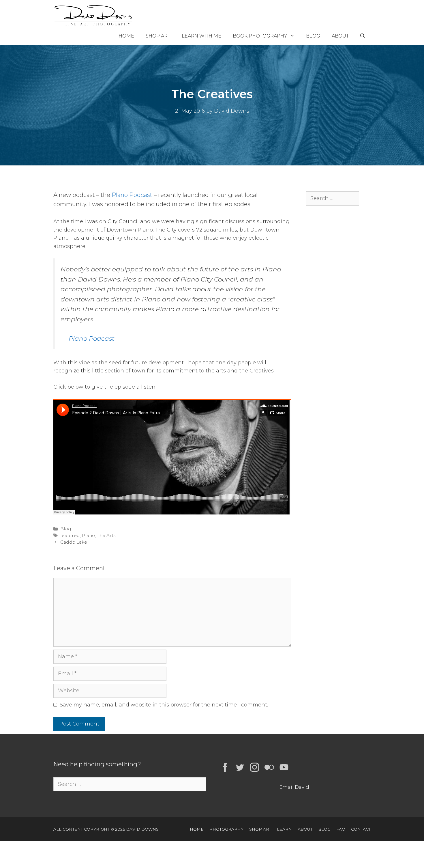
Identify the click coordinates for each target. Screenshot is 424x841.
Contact (361, 829)
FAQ (340, 829)
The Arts (106, 535)
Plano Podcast (132, 194)
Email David (294, 787)
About (340, 36)
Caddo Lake (73, 542)
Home (126, 36)
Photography (226, 829)
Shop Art (158, 36)
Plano (88, 535)
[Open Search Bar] (362, 36)
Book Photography (260, 36)
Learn (284, 829)
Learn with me (201, 36)
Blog (313, 36)
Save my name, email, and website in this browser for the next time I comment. (164, 705)
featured (70, 535)
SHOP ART (260, 829)
